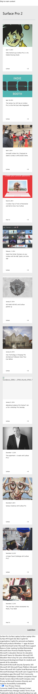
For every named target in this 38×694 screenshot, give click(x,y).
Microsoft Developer (7, 671)
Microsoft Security (16, 664)
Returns (3, 648)
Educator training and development (17, 658)
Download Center (11, 645)
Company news (29, 678)
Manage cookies (19, 690)
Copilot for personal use (19, 641)
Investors (18, 681)
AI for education (12, 662)
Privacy (10, 690)
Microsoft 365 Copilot (13, 669)
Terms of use (30, 690)
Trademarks (4, 693)
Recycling (22, 693)
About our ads (31, 693)
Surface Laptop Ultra (27, 636)
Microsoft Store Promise (9, 650)
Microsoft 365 (5, 667)
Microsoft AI (4, 664)
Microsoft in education (8, 653)
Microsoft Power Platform (20, 667)
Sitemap (22, 688)
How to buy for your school (18, 657)
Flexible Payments (24, 650)
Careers (8, 678)
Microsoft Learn (21, 671)
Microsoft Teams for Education (11, 655)
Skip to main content (7, 1)
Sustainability (21, 683)
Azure (35, 669)
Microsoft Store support (27, 645)
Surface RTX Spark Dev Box (10, 638)
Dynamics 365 (28, 664)
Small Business (27, 669)
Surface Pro (4, 636)
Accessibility (11, 683)
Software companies (24, 676)
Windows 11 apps (20, 643)
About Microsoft (17, 678)
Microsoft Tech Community (23, 674)
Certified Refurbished (25, 648)
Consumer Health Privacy (9, 688)
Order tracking (11, 648)
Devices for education (25, 653)
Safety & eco (13, 693)
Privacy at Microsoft (7, 681)
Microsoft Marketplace (8, 676)
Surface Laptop (14, 636)
